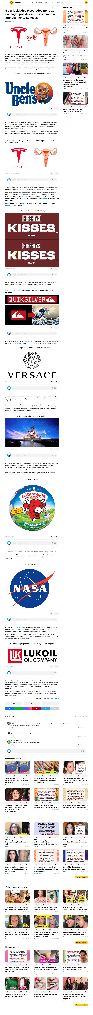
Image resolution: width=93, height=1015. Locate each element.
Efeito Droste (18, 556)
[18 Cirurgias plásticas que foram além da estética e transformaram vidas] (75, 829)
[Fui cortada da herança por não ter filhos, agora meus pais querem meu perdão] (17, 956)
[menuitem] (32, 2)
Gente (64, 32)
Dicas (6, 784)
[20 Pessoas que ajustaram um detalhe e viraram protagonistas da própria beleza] (75, 767)
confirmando (44, 198)
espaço (53, 282)
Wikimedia (46, 698)
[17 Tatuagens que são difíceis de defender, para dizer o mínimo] (46, 896)
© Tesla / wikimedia (15, 173)
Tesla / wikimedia (54, 698)
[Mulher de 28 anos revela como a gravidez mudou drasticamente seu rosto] (17, 921)
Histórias (36, 809)
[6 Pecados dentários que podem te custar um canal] (46, 984)
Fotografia (7, 813)
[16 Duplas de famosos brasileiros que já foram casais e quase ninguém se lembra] (46, 921)
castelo (26, 465)
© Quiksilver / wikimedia (10, 327)
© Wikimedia (7, 173)
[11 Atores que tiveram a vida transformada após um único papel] (75, 896)
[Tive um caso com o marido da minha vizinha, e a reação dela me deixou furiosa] (46, 856)
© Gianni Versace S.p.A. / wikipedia (12, 381)
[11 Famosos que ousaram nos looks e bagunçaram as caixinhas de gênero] (75, 984)
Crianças (7, 973)
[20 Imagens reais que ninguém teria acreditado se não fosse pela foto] (75, 42)
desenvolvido (16, 629)
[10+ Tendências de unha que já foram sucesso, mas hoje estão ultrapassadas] (46, 767)
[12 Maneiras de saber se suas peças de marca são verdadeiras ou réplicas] (17, 767)
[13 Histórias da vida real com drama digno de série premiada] (75, 856)
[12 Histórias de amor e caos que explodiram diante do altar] (75, 956)
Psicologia (7, 911)
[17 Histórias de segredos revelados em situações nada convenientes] (75, 794)
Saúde (35, 999)
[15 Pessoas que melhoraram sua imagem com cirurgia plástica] (75, 921)
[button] (13, 703)
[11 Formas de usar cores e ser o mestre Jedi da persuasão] (17, 984)
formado (36, 680)
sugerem (25, 194)
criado (34, 396)
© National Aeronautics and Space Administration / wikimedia (17, 613)
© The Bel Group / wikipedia (11, 536)
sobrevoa (52, 472)
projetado (7, 205)
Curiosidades (8, 7)
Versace (28, 396)
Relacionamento (38, 873)
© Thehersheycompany (10, 268)
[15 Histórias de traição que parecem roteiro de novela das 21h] (46, 794)
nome (55, 187)
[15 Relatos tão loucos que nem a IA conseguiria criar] (75, 17)
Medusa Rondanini (45, 398)
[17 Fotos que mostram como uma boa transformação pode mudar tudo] (17, 829)
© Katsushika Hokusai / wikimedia (22, 327)
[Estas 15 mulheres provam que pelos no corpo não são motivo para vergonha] (17, 856)
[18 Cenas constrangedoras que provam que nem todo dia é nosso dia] (46, 956)
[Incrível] (15, 3)
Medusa (22, 405)
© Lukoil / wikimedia (9, 666)
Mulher (35, 784)
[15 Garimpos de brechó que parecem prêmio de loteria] (75, 98)
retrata (24, 203)
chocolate (38, 284)
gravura (19, 343)
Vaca (50, 551)
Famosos (65, 911)
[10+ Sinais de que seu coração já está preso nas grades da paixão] (17, 896)
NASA (18, 627)
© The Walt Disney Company (11, 449)
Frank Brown (19, 128)
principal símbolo (14, 551)
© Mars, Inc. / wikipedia (10, 108)
